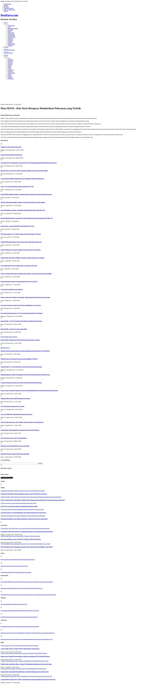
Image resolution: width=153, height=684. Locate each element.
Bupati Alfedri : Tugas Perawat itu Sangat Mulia (14, 329)
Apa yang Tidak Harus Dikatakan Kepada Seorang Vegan (16, 414)
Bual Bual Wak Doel (9, 50)
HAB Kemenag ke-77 (5, 347)
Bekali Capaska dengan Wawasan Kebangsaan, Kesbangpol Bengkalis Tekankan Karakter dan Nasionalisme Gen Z (27, 639)
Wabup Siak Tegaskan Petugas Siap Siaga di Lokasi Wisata (14, 566)
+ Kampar (9, 41)
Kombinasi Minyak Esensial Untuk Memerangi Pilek (15, 454)
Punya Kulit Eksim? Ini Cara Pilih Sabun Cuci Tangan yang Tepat (19, 265)
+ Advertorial (10, 70)
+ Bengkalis (10, 30)
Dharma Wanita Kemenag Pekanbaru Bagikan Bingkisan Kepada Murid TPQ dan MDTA (25, 351)
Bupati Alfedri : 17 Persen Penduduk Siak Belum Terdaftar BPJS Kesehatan (21, 321)
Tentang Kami (7, 4)
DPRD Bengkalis (8, 53)
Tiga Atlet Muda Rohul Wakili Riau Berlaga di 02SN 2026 (14, 604)
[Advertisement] (76, 92)
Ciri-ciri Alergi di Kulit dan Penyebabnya (12, 289)
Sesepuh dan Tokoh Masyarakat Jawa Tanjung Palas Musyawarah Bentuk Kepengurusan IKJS (27, 531)
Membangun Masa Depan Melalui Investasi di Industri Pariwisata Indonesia (18, 559)
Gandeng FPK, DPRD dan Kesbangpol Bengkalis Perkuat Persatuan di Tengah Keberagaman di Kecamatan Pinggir (27, 581)
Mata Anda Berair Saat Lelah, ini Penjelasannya (14, 438)
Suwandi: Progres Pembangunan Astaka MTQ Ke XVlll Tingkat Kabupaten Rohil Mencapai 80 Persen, (29, 162)
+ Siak (8, 27)
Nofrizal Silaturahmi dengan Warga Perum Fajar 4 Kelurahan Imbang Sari (21, 242)
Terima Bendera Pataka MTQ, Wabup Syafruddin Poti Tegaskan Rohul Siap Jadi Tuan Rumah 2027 (28, 679)
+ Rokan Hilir (10, 32)
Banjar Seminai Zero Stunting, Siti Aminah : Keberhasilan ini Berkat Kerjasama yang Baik (25, 297)
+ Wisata (9, 74)
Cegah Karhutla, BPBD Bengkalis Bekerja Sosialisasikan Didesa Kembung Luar (22, 178)
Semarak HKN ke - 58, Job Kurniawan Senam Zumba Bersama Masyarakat (21, 366)
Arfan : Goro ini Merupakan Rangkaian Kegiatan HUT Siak (17, 186)
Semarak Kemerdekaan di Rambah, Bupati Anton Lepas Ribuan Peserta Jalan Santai (20, 610)
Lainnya (6, 56)
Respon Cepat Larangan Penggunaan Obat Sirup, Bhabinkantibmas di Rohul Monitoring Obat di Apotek (29, 390)
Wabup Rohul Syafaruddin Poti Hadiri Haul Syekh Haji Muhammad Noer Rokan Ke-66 (24, 671)
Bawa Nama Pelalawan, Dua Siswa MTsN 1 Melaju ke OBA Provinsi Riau (21, 539)
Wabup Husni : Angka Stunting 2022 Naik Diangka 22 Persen (17, 226)
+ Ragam (9, 65)
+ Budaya (9, 75)
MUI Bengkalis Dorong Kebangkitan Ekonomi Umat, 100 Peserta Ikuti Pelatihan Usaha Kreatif (26, 547)
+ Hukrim (9, 77)
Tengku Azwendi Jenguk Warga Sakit (11, 147)
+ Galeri (9, 68)
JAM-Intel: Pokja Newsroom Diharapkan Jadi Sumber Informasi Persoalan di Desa (23, 512)
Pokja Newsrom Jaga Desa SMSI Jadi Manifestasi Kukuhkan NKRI (19, 506)
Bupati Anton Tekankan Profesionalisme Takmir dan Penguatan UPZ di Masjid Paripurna (25, 656)
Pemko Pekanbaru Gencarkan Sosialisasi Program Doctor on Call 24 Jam (20, 250)
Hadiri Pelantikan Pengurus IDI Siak (9, 336)
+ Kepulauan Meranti (12, 28)
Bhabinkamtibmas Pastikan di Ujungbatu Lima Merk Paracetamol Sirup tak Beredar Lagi (25, 374)
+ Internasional (11, 25)
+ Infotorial (10, 61)
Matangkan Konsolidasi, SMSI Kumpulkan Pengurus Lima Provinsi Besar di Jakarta (24, 494)
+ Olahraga (10, 71)
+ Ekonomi (10, 63)
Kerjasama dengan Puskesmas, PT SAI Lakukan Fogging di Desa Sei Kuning (21, 313)
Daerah (6, 23)
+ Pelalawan (10, 40)
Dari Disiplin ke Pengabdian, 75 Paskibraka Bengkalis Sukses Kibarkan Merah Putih (20, 626)
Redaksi (6, 5)
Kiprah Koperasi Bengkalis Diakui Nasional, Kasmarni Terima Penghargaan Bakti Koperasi (21, 588)
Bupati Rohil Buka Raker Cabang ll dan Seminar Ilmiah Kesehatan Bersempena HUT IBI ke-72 (27, 218)
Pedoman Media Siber (9, 9)
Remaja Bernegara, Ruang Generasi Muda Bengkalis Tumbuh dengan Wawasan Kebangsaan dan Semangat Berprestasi (27, 633)
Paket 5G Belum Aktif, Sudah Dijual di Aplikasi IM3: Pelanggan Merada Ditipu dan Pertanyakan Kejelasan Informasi (33, 500)
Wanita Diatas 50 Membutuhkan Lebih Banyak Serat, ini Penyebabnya (20, 430)
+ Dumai (9, 31)
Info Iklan (6, 7)
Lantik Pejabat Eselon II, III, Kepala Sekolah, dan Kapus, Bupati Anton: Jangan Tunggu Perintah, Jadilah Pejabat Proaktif (28, 594)
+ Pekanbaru (10, 42)
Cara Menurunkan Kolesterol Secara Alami (12, 406)
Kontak (6, 11)
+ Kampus (9, 64)
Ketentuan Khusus (8, 8)
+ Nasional (10, 45)
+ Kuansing (10, 38)
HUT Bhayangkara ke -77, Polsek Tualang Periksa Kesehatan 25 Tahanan (21, 234)
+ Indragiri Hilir (11, 35)
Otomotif (6, 47)
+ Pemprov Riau (11, 44)
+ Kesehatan (10, 60)
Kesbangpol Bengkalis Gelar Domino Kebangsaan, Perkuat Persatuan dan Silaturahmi (24, 519)
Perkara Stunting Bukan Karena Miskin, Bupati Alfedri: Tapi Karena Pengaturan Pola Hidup (26, 273)
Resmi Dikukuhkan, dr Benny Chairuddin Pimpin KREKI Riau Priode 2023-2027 (23, 210)
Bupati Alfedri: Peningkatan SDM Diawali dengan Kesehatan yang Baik (20, 340)
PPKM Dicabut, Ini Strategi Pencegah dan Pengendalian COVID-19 (19, 359)
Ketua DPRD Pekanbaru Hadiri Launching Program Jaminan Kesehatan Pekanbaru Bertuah (26, 194)
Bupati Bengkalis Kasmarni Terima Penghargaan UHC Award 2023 (19, 281)
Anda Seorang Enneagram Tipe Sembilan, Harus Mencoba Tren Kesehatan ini (22, 422)
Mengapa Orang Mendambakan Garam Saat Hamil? (15, 446)
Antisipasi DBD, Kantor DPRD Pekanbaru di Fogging (15, 398)
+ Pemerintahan (11, 73)
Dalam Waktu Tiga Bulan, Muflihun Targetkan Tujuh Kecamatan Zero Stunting (22, 257)
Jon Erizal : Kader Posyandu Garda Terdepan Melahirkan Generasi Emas (21, 305)
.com (9, 15)
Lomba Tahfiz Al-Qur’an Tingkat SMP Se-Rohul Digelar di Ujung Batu (20, 648)
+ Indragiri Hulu (11, 37)
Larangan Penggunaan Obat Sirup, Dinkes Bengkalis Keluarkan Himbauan (21, 382)
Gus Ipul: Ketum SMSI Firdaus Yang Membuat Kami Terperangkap (16, 572)
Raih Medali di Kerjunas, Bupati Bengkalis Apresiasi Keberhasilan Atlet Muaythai (19, 617)
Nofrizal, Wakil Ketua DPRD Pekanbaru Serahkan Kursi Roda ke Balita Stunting (23, 202)
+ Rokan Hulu (10, 34)
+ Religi (9, 67)
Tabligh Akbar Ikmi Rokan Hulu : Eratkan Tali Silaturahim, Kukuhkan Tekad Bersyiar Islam (26, 664)
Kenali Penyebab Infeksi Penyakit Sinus (11, 155)
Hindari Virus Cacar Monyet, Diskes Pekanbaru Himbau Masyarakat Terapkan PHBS (24, 170)
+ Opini (9, 58)
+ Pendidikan (10, 78)
